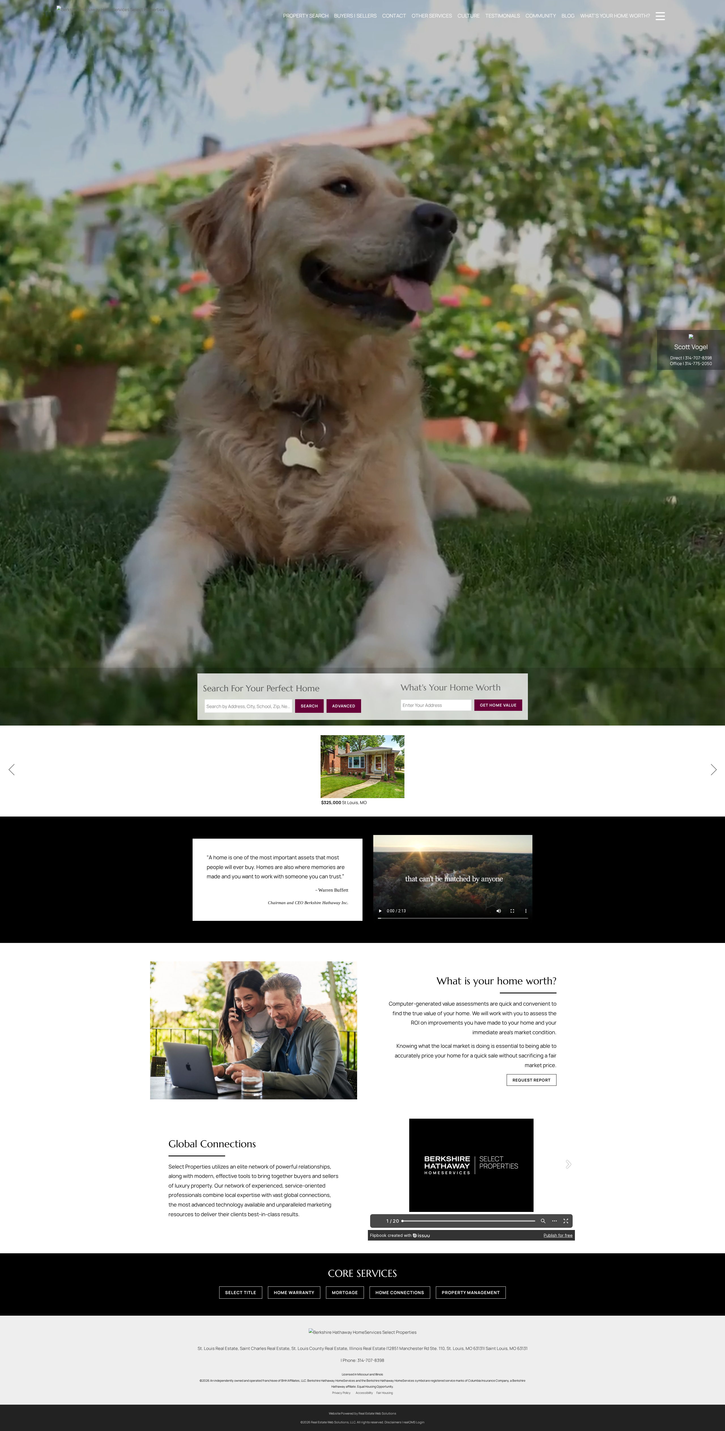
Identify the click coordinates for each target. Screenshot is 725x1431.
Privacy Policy (341, 1393)
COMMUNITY (541, 15)
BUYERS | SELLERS (355, 15)
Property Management (471, 1293)
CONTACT (394, 15)
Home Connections (400, 1293)
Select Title (240, 1293)
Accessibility (364, 1393)
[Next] (713, 769)
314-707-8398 (698, 358)
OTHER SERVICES (432, 15)
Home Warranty (294, 1293)
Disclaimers (393, 1422)
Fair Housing (384, 1393)
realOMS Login (414, 1422)
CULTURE (469, 15)
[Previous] (11, 769)
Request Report (532, 1080)
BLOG (568, 15)
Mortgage (345, 1293)
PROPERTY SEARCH (306, 15)
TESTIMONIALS (502, 15)
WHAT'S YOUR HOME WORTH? (615, 15)
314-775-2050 (698, 363)
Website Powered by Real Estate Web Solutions (362, 1413)
